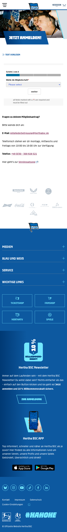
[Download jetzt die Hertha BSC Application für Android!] (45, 471)
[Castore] (64, 5)
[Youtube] (22, 489)
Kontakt (6, 499)
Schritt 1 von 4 (12, 72)
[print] (29, 504)
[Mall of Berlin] (48, 191)
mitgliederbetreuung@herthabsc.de (29, 133)
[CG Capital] (32, 205)
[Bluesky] (5, 489)
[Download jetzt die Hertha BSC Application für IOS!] (22, 471)
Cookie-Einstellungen (12, 504)
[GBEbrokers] (57, 205)
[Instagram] (13, 489)
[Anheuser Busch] (7, 205)
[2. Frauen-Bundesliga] (17, 517)
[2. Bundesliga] (6, 517)
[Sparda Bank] (57, 5)
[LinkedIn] (46, 489)
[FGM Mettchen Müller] (45, 205)
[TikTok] (30, 489)
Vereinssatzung (27, 161)
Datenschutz (36, 499)
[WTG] (33, 212)
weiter (34, 91)
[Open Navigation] (4, 5)
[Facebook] (38, 489)
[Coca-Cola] (20, 205)
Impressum (20, 499)
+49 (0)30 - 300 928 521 (24, 153)
